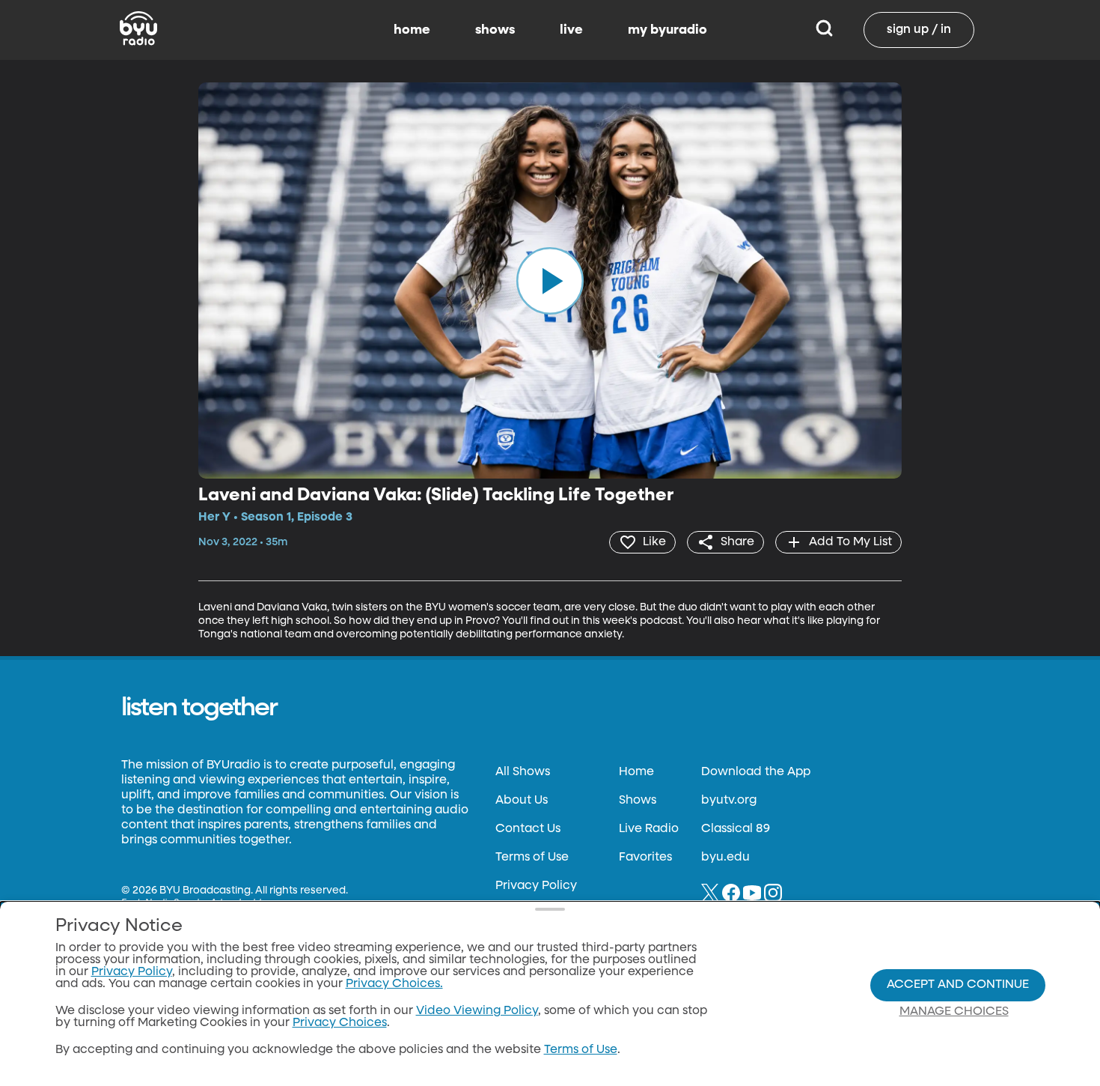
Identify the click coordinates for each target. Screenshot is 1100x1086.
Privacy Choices (340, 1023)
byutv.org (729, 801)
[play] (550, 280)
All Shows (522, 772)
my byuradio (667, 30)
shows (495, 30)
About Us (521, 801)
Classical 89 (735, 829)
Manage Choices (954, 1012)
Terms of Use (532, 858)
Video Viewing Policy (477, 1011)
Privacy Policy (536, 886)
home (412, 30)
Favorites (645, 858)
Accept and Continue (958, 985)
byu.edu (725, 858)
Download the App (755, 772)
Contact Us (527, 829)
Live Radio (649, 829)
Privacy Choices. (394, 984)
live (571, 30)
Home (636, 772)
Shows (637, 801)
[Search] (824, 30)
